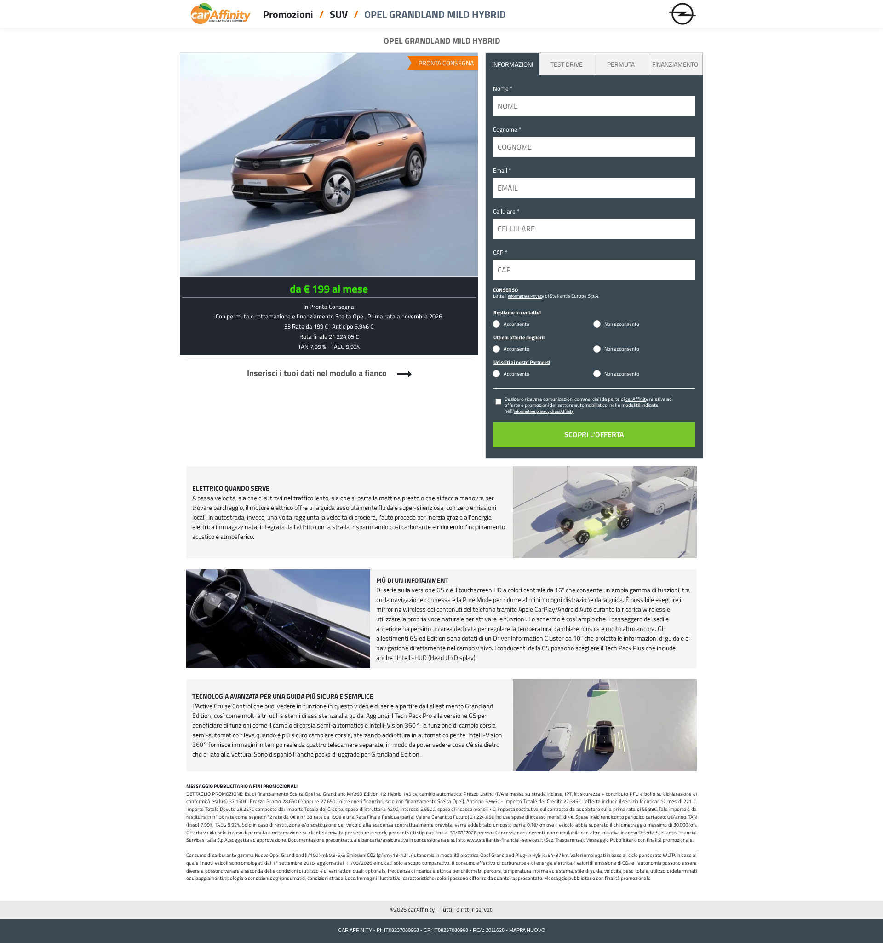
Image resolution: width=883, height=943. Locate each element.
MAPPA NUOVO (527, 930)
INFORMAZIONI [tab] (512, 64)
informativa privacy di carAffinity (544, 411)
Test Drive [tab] (566, 64)
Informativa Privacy (526, 296)
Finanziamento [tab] (675, 64)
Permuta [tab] (621, 64)
